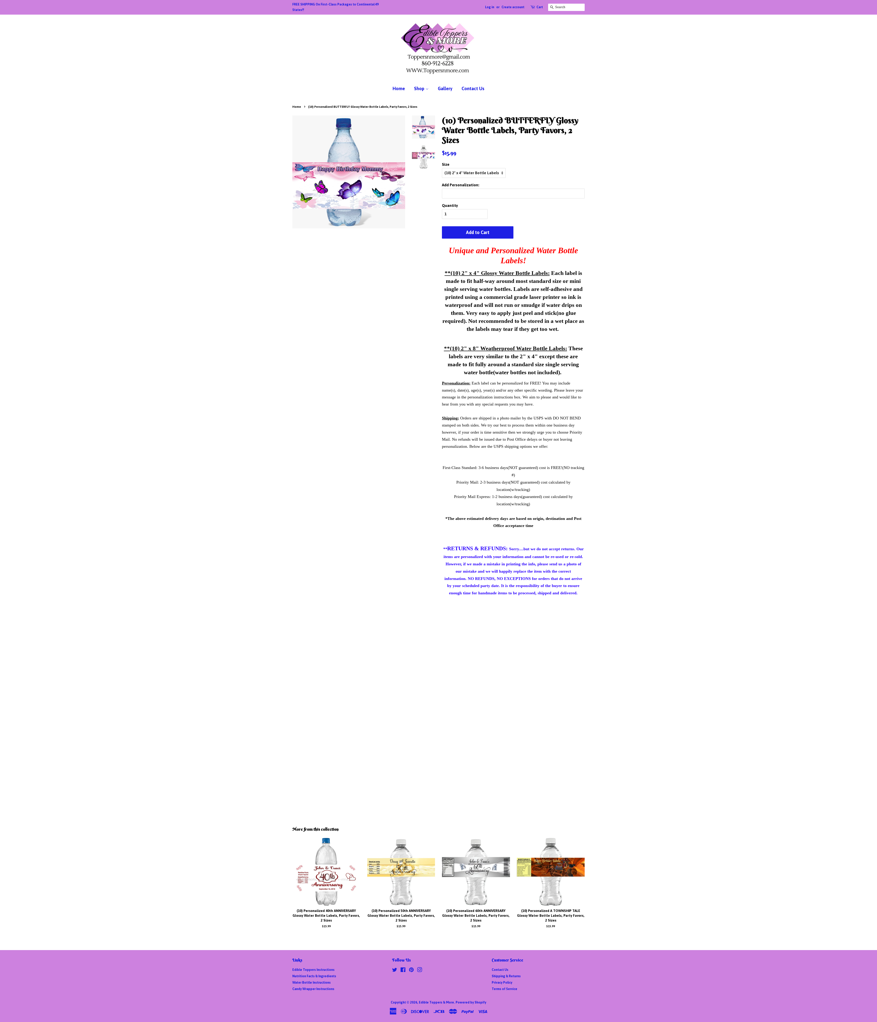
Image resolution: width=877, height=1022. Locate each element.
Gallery (445, 88)
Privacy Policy (502, 982)
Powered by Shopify (471, 1002)
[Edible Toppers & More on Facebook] (403, 970)
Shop (419, 88)
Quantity (450, 205)
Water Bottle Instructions (311, 982)
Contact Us (473, 88)
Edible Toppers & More (436, 1002)
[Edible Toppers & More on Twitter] (394, 970)
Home (399, 88)
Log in (489, 7)
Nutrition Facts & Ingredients (314, 976)
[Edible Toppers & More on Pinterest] (411, 970)
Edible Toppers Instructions (313, 970)
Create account (513, 7)
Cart (539, 7)
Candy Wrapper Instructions (313, 989)
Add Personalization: (460, 185)
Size (445, 164)
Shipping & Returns (506, 976)
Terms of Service (504, 989)
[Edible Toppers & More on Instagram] (419, 970)
